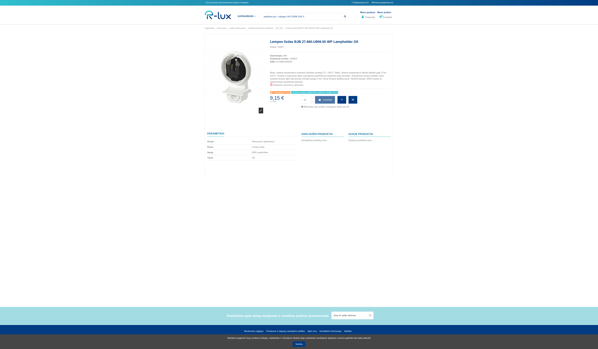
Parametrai (215, 133)
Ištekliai (347, 331)
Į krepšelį (327, 99)
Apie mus (312, 331)
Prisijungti (370, 17)
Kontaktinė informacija (330, 331)
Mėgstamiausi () (361, 3)
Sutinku (299, 344)
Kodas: (273, 47)
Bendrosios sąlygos (253, 331)
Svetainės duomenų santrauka (288, 85)
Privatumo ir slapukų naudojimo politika (285, 331)
